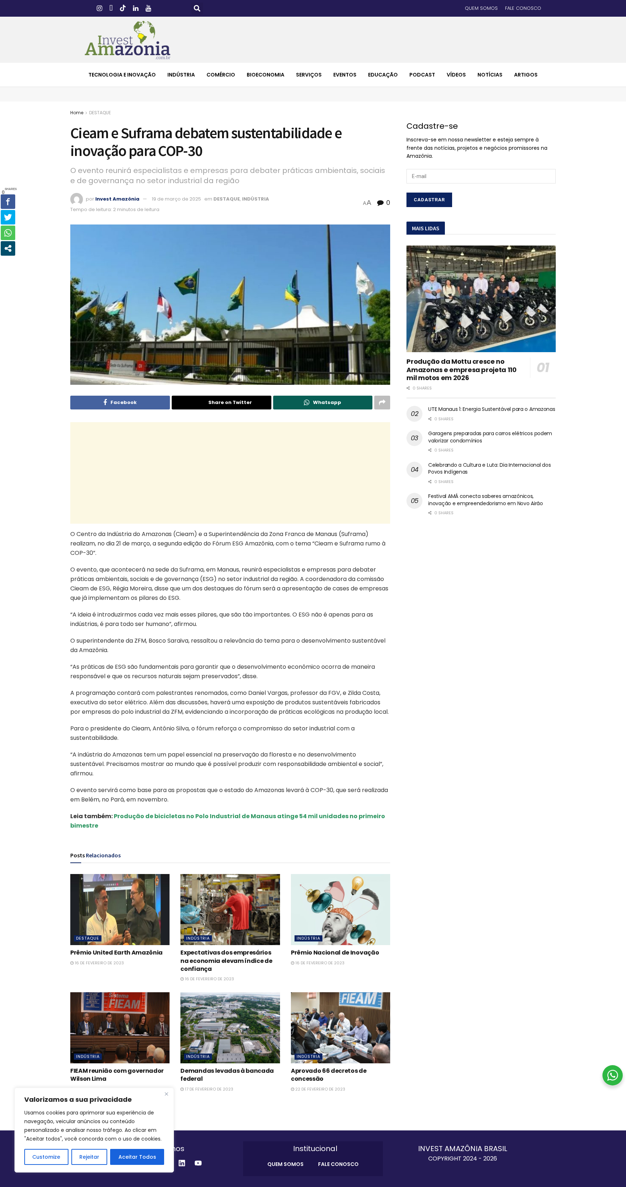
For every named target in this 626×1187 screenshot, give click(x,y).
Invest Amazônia (117, 198)
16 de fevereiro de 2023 (99, 963)
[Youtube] (198, 1163)
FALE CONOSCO (523, 8)
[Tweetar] (8, 217)
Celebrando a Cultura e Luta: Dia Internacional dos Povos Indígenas (489, 468)
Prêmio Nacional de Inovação (335, 952)
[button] (197, 9)
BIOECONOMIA (265, 74)
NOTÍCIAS (489, 74)
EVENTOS (344, 74)
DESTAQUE (100, 113)
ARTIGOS (526, 74)
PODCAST (422, 74)
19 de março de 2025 (176, 198)
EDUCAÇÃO (383, 74)
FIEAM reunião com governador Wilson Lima (117, 1075)
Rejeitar (89, 1157)
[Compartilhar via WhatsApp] (8, 233)
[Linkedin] (182, 1163)
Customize (46, 1157)
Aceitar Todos (137, 1157)
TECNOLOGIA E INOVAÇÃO (122, 74)
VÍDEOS (456, 74)
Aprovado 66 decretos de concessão (329, 1075)
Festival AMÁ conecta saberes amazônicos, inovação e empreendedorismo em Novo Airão (485, 499)
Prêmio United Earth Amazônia (116, 952)
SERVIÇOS (309, 74)
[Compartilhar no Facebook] (8, 201)
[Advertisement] (230, 473)
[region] (94, 1130)
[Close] (166, 1093)
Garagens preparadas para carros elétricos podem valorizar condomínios (490, 437)
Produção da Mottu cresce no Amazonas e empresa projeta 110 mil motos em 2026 (461, 369)
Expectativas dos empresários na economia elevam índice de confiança (226, 960)
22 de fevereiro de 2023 (319, 1089)
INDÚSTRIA (181, 74)
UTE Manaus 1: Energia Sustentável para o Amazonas (491, 409)
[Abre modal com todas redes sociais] (8, 248)
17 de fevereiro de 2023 (208, 1089)
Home (76, 113)
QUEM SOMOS (481, 8)
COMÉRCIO (220, 74)
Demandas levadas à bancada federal (227, 1075)
